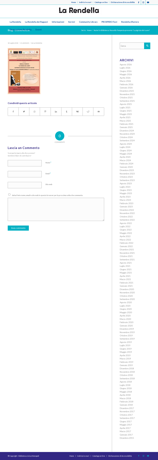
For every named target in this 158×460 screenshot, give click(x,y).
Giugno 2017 (126, 421)
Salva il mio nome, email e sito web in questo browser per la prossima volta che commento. (47, 195)
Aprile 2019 (125, 355)
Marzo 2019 (125, 358)
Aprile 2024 (125, 157)
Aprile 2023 (125, 196)
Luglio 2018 (125, 385)
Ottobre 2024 (126, 137)
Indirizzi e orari (85, 2)
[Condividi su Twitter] (24, 112)
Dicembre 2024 (127, 130)
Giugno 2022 (126, 229)
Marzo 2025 (125, 121)
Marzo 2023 (125, 200)
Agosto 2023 (126, 183)
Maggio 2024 (126, 154)
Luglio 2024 (125, 147)
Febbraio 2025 (126, 124)
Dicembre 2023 (127, 170)
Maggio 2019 (126, 352)
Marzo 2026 (125, 81)
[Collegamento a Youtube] (148, 2)
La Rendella (37, 43)
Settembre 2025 (127, 101)
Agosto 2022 (126, 223)
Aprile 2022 (125, 236)
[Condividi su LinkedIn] (56, 112)
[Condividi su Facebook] (13, 112)
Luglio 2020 (125, 306)
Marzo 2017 (125, 431)
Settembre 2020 (127, 299)
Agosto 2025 (126, 104)
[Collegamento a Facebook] (138, 2)
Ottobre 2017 (126, 415)
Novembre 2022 (127, 213)
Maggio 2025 (126, 114)
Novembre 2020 (127, 292)
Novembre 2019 (127, 332)
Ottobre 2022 (126, 216)
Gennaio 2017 (126, 435)
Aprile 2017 (125, 428)
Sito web (49, 184)
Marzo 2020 (125, 319)
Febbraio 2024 (126, 163)
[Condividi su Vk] (77, 112)
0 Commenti (24, 43)
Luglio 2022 (125, 226)
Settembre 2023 (127, 180)
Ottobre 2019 (126, 335)
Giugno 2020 (126, 309)
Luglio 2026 (125, 68)
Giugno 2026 (126, 71)
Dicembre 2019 (127, 329)
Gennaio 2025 (126, 127)
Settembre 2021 (127, 259)
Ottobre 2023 (126, 177)
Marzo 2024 (125, 160)
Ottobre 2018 (126, 375)
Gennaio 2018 (126, 405)
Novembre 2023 (127, 173)
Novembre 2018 (127, 372)
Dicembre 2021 (127, 249)
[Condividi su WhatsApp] (34, 112)
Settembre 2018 (127, 378)
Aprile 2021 (125, 276)
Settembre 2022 (127, 220)
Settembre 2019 (127, 339)
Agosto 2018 (126, 382)
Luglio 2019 (125, 345)
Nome (48, 162)
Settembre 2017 (127, 418)
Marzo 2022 (125, 239)
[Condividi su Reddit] (88, 112)
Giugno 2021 (126, 269)
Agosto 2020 (126, 302)
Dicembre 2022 (127, 210)
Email (48, 173)
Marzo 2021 (125, 279)
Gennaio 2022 (126, 246)
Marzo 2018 (125, 398)
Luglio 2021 (125, 266)
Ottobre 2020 (126, 296)
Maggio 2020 (126, 312)
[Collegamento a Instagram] (143, 2)
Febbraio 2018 (126, 401)
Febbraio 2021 (126, 282)
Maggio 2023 (126, 193)
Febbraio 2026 (126, 84)
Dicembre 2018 (127, 368)
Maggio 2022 (126, 233)
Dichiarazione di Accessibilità (123, 2)
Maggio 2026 (126, 74)
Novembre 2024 (127, 134)
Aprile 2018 (125, 395)
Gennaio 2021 (126, 286)
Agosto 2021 (126, 263)
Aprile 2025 (125, 117)
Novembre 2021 (127, 253)
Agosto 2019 (126, 342)
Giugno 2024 (126, 150)
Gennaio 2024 (126, 167)
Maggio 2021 (126, 272)
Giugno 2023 (126, 190)
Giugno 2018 (126, 388)
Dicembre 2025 (127, 91)
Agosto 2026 (126, 64)
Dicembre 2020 (127, 289)
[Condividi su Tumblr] (66, 112)
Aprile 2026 (125, 78)
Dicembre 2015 (127, 438)
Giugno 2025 (126, 111)
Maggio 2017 (126, 424)
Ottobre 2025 (126, 97)
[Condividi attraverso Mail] (98, 112)
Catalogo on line (101, 2)
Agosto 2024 (126, 144)
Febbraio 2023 (126, 203)
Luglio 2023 (125, 187)
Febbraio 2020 (126, 322)
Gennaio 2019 (126, 365)
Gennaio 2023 (126, 206)
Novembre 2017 (127, 411)
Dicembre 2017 (127, 408)
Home (73, 2)
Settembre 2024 (127, 140)
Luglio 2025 (125, 107)
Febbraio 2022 (126, 243)
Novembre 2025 (127, 94)
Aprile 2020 (125, 315)
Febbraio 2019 (126, 362)
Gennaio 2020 (126, 325)
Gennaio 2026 (126, 87)
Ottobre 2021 (126, 256)
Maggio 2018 (126, 392)
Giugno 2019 (126, 349)
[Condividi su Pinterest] (45, 112)
